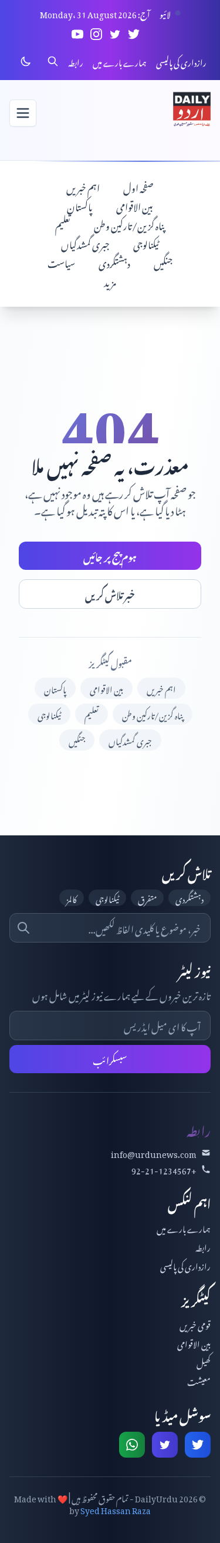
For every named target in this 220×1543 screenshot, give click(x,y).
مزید (110, 281)
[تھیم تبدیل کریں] (26, 61)
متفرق (147, 898)
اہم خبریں (83, 186)
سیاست (61, 262)
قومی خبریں (195, 1323)
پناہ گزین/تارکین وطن (129, 224)
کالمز (71, 898)
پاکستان (80, 205)
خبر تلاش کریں (110, 594)
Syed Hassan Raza (115, 1508)
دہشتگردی (114, 262)
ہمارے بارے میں (120, 61)
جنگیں (163, 262)
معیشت (199, 1380)
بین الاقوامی (134, 205)
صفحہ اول (138, 186)
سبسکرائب (110, 1059)
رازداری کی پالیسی (181, 61)
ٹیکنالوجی (146, 243)
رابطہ (75, 61)
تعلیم (62, 224)
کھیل (204, 1361)
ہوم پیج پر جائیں (110, 556)
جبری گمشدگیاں (85, 243)
